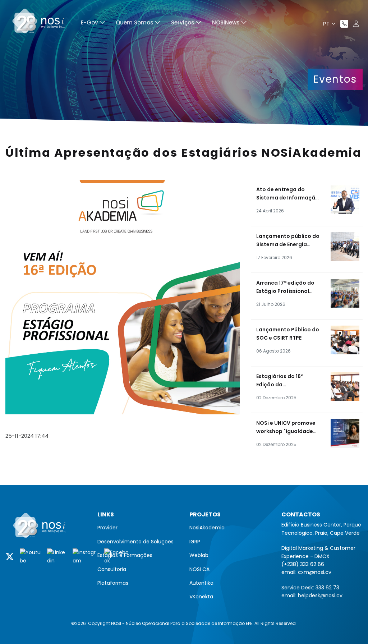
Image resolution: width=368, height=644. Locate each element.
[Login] (356, 23)
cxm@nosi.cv (314, 572)
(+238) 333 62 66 (302, 564)
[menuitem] (92, 23)
